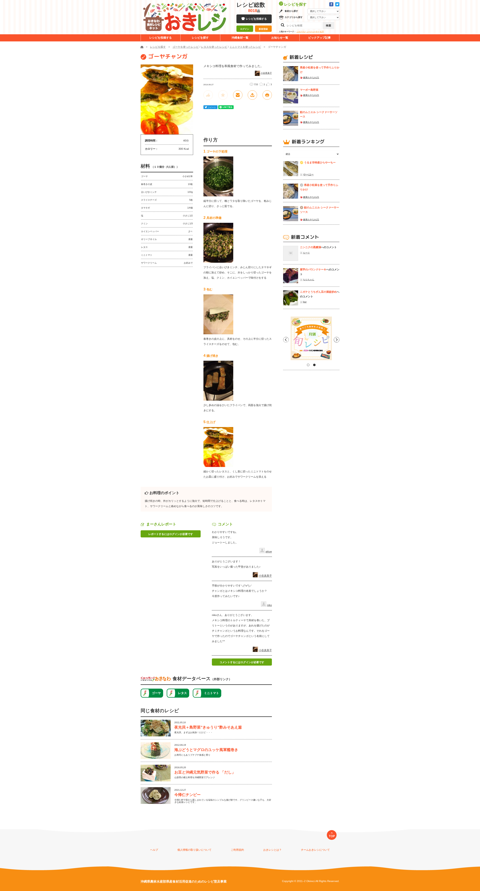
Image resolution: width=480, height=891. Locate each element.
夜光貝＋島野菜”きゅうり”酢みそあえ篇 (208, 727)
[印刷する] (267, 95)
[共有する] (252, 95)
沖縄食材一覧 (240, 37)
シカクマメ (301, 32)
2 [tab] (314, 365)
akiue (269, 551)
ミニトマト (211, 693)
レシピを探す (200, 37)
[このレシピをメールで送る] (237, 95)
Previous (286, 340)
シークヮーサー (313, 32)
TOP (332, 836)
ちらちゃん (308, 279)
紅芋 (322, 32)
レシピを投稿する (256, 18)
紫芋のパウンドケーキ (313, 269)
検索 (328, 25)
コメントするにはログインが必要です (242, 662)
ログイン (244, 29)
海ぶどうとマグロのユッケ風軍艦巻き (206, 750)
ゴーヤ (156, 693)
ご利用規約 (237, 849)
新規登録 (263, 29)
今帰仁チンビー (187, 795)
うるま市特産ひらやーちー (320, 162)
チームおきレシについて (315, 849)
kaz (305, 302)
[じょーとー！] (208, 95)
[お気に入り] (223, 95)
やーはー (308, 174)
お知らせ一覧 (279, 37)
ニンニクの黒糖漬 (310, 247)
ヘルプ (154, 849)
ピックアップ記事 (319, 37)
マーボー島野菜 (309, 89)
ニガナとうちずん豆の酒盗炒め (318, 291)
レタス (182, 693)
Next (336, 340)
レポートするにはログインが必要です (170, 534)
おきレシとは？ (272, 849)
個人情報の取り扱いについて (194, 849)
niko (269, 605)
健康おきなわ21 (311, 77)
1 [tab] (308, 365)
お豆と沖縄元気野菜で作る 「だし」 (205, 772)
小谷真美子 (266, 73)
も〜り (306, 252)
